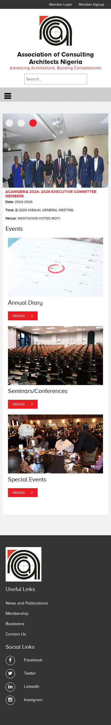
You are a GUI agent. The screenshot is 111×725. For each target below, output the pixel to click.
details (22, 315)
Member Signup (91, 4)
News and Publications (27, 603)
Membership (17, 613)
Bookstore (15, 624)
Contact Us (16, 634)
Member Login (60, 4)
